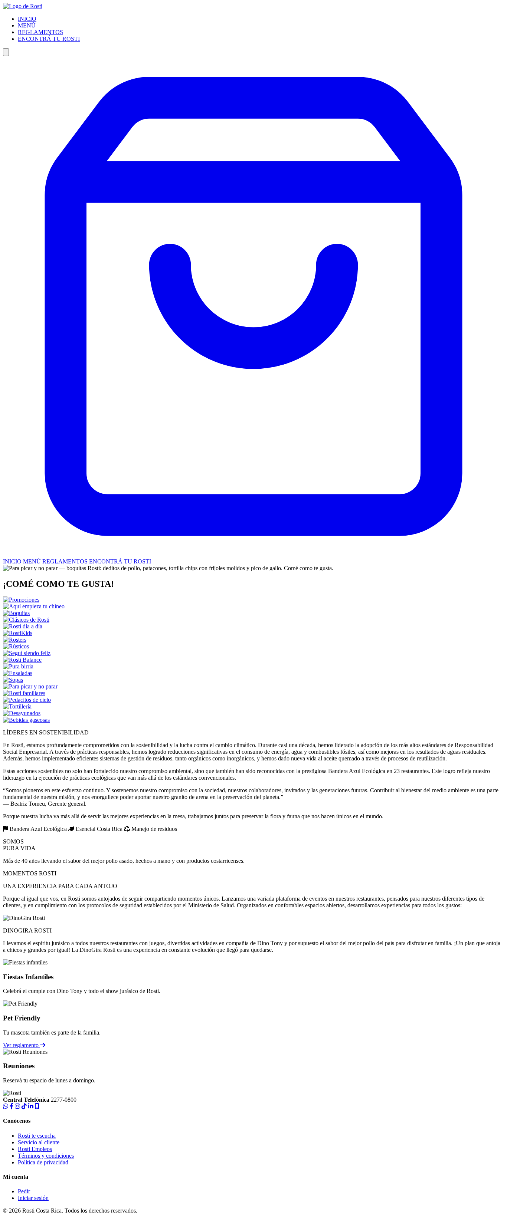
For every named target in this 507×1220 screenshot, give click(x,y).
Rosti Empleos (35, 1149)
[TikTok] (24, 1106)
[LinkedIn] (30, 1106)
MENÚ (27, 25)
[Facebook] (11, 1106)
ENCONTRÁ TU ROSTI (49, 39)
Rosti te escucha (37, 1135)
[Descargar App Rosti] (37, 1106)
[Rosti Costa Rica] (22, 6)
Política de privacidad (43, 1162)
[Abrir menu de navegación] (6, 52)
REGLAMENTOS (40, 32)
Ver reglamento (21, 1045)
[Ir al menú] (253, 555)
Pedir (24, 1191)
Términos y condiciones (46, 1155)
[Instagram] (17, 1106)
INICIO (27, 19)
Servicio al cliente (38, 1142)
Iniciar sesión (33, 1198)
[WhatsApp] (5, 1106)
